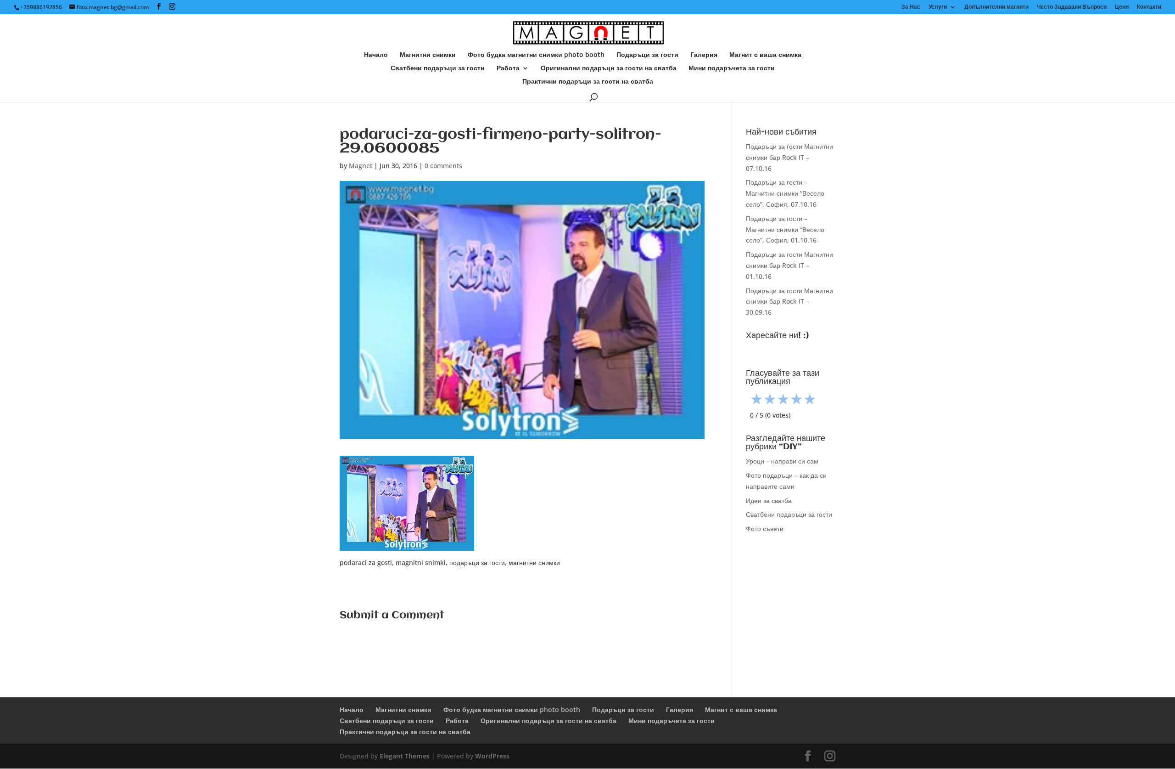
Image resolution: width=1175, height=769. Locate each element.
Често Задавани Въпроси (1072, 7)
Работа (508, 68)
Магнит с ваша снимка (765, 55)
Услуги (938, 7)
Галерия (703, 55)
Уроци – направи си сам (782, 461)
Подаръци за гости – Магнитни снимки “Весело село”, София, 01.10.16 (785, 229)
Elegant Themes (405, 756)
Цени (1122, 7)
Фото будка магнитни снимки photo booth (536, 55)
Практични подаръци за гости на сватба (587, 81)
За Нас (910, 7)
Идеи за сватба (769, 500)
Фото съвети (764, 528)
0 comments (443, 165)
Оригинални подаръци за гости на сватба (609, 68)
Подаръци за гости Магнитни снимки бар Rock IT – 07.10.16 (789, 157)
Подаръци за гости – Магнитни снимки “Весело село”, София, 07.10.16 (785, 193)
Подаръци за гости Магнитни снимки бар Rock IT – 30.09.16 (789, 301)
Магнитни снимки (428, 55)
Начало (376, 55)
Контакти (1149, 7)
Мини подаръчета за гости (731, 68)
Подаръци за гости (647, 55)
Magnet (360, 165)
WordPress (492, 756)
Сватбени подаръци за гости (438, 68)
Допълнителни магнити (996, 7)
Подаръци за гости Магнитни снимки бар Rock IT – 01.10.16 (789, 265)
